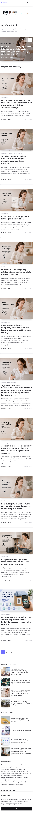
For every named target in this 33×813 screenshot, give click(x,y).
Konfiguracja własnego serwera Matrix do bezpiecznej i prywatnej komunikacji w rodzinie (16, 506)
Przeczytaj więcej (6, 57)
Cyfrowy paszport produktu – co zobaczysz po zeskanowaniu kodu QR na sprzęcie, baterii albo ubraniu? (16, 621)
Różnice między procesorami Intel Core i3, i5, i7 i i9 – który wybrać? (20, 720)
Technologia (6, 614)
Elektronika (6, 556)
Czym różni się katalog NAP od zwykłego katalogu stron (15, 217)
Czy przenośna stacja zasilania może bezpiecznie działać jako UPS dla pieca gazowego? (15, 561)
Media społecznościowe (9, 382)
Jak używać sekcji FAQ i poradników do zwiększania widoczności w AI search (20, 741)
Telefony (5, 443)
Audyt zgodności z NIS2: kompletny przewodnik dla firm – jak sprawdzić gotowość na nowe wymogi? (16, 329)
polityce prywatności (15, 804)
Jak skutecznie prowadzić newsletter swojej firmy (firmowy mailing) (21, 703)
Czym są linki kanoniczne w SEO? (21, 730)
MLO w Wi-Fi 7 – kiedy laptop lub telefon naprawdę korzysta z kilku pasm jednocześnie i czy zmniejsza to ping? (16, 50)
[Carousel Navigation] (28, 39)
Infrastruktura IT (7, 322)
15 (11, 652)
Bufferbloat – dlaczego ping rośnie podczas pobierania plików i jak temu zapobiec (16, 272)
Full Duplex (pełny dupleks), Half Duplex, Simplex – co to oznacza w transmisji (21, 682)
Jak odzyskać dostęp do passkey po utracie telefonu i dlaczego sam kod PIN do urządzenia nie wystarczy (16, 449)
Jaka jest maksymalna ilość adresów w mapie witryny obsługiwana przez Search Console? (13, 160)
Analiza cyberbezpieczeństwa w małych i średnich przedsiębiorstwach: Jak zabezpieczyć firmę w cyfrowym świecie (21, 751)
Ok (16, 808)
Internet (5, 97)
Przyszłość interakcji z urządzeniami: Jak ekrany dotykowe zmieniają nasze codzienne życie (19, 671)
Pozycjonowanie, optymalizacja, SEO (13, 153)
